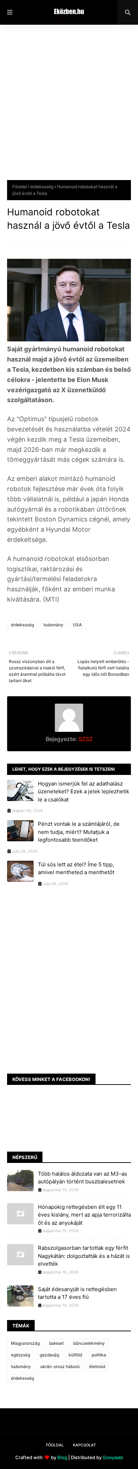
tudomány (53, 624)
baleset (56, 1343)
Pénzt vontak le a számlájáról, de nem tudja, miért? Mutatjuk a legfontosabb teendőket (79, 831)
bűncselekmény (89, 1343)
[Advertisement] (69, 108)
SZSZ (85, 738)
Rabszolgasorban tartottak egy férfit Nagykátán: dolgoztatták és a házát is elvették (84, 1255)
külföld (75, 1354)
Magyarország (25, 1343)
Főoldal (19, 186)
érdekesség (41, 186)
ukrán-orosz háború (60, 1366)
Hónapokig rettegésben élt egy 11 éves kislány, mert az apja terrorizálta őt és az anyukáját (84, 1215)
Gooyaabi (113, 1457)
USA (77, 624)
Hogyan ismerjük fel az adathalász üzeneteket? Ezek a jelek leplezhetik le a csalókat (83, 791)
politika (99, 1354)
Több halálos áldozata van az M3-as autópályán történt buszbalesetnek (82, 1177)
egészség (20, 1354)
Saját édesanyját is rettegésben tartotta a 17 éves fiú (77, 1293)
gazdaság (49, 1354)
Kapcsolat (84, 1445)
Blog (62, 1457)
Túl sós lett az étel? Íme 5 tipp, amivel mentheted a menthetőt (76, 868)
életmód (97, 1366)
